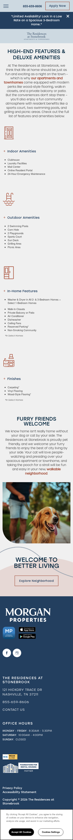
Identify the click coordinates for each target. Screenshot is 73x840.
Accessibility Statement (19, 792)
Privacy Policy (12, 788)
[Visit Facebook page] (7, 653)
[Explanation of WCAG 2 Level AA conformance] (10, 757)
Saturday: (10, 735)
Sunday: (8, 739)
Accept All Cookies (21, 832)
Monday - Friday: (15, 730)
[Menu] (5, 6)
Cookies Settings (51, 832)
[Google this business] (17, 653)
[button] (68, 16)
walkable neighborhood (43, 471)
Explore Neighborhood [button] (36, 581)
